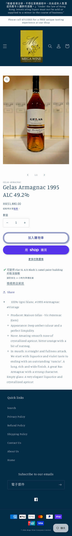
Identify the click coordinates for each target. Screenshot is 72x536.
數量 (5, 215)
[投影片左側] (28, 175)
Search (11, 407)
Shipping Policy (17, 434)
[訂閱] (60, 484)
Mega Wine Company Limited (39, 530)
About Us (13, 451)
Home (11, 460)
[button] (5, 46)
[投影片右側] (44, 175)
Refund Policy (16, 425)
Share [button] (11, 292)
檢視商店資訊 (15, 283)
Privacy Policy (16, 416)
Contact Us (14, 442)
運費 (16, 209)
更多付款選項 (35, 259)
